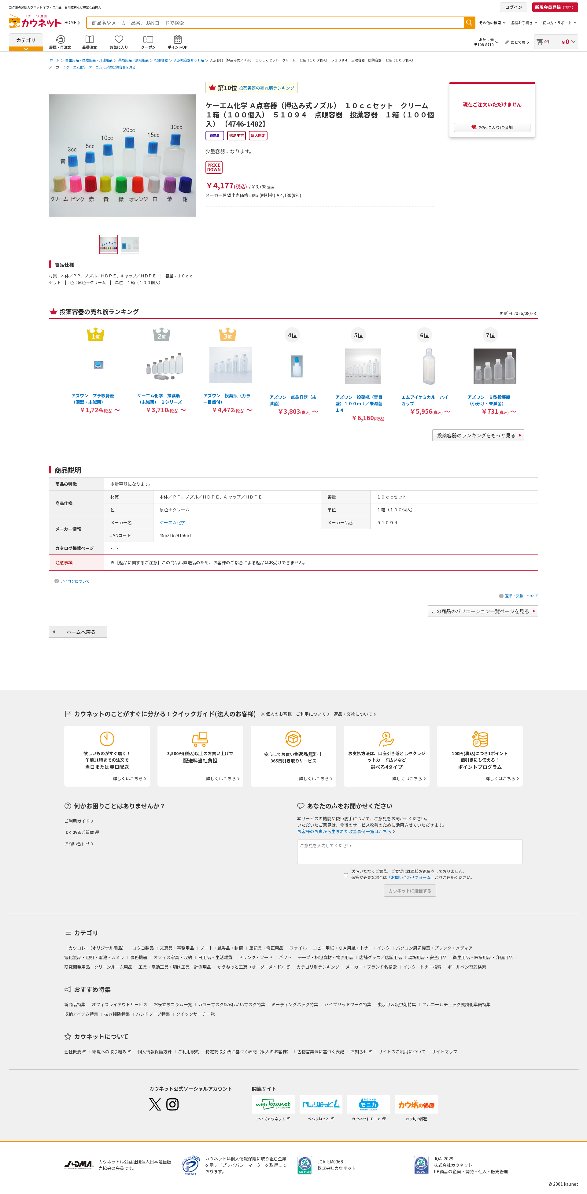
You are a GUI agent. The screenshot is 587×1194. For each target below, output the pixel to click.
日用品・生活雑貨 (215, 957)
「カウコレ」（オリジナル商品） (95, 948)
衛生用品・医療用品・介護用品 (89, 59)
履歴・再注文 (60, 47)
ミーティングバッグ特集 (294, 1004)
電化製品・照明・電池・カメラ (94, 957)
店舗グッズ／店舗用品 (380, 957)
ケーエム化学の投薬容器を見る (112, 67)
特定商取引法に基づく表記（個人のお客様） (248, 1051)
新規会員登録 (555, 7)
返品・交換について (521, 595)
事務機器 (138, 957)
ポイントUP (177, 47)
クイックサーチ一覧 (195, 1014)
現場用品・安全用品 (427, 957)
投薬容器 (161, 59)
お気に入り (119, 47)
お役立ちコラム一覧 (172, 1004)
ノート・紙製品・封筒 (221, 948)
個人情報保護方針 (155, 1051)
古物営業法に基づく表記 (320, 1051)
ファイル (298, 948)
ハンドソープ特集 (153, 1014)
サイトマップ (444, 1051)
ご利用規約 (188, 1051)
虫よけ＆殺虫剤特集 (397, 1004)
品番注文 (89, 47)
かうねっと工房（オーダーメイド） (251, 967)
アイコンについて (75, 581)
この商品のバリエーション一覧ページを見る (480, 611)
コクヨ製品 (143, 948)
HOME (70, 22)
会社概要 (72, 1051)
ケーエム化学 (76, 67)
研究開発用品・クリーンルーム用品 (98, 967)
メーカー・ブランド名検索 (371, 967)
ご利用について (311, 714)
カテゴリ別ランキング (318, 967)
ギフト (285, 957)
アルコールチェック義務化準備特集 (456, 1004)
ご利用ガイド (77, 821)
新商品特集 (75, 1004)
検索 (469, 22)
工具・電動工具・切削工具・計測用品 (174, 967)
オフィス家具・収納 (172, 957)
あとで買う (520, 42)
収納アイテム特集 (81, 1014)
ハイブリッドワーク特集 (347, 1004)
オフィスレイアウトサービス (119, 1004)
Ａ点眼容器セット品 (189, 59)
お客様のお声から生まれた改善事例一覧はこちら (344, 831)
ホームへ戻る (81, 632)
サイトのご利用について (402, 1051)
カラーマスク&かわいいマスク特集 (231, 1004)
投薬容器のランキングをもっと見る (476, 435)
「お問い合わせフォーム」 (411, 877)
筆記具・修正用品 (266, 948)
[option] (96, 370)
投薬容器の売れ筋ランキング (266, 88)
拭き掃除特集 (117, 1014)
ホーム (55, 59)
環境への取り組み (109, 1051)
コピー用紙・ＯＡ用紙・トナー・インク (351, 948)
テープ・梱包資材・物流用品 (325, 957)
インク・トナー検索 (422, 967)
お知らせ (358, 1051)
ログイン (513, 7)
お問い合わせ (77, 843)
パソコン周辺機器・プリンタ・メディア (434, 948)
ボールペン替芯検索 (467, 967)
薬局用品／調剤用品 (133, 59)
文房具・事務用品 (177, 948)
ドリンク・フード (255, 957)
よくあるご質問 (79, 832)
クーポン (148, 47)
